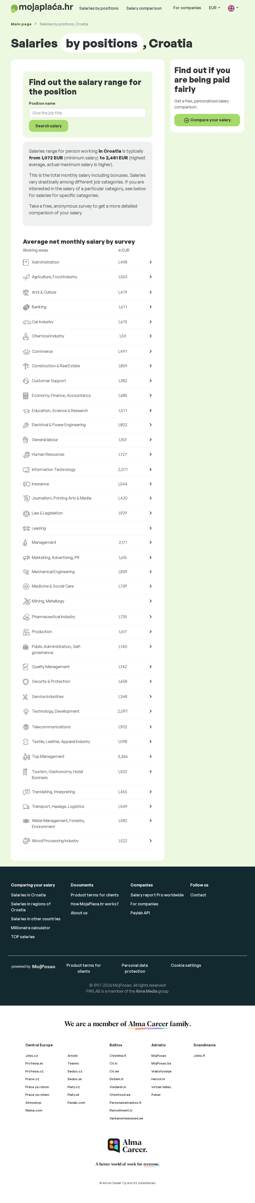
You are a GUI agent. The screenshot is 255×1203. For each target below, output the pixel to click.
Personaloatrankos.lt (125, 1103)
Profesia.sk (34, 1063)
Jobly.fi (199, 1056)
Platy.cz (73, 1087)
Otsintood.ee (120, 1095)
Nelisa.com (33, 1110)
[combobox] (84, 113)
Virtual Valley (161, 1087)
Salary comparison (144, 8)
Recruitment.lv (121, 1110)
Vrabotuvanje (161, 1071)
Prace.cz (32, 1079)
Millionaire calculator (30, 927)
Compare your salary (210, 119)
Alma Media (146, 991)
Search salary (48, 125)
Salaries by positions (99, 8)
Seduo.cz (74, 1071)
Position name (42, 103)
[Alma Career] (127, 1146)
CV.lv (114, 1063)
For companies (187, 7)
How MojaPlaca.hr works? (95, 903)
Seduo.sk (74, 1079)
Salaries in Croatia (28, 894)
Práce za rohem (37, 1095)
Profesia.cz (34, 1071)
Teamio (73, 1063)
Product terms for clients (95, 894)
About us (79, 912)
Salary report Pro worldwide (157, 894)
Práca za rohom (37, 1087)
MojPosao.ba (161, 1063)
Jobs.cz (31, 1056)
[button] (233, 8)
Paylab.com (76, 1103)
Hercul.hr (158, 1079)
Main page (21, 24)
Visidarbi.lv (118, 1087)
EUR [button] (213, 7)
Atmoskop (33, 1103)
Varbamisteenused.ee (126, 1118)
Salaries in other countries (36, 918)
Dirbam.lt (117, 1079)
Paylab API (140, 912)
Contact (198, 894)
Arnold (72, 1056)
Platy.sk (73, 1095)
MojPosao (158, 1056)
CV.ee (114, 1071)
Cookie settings (186, 965)
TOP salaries (23, 936)
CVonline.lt (118, 1056)
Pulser (156, 1095)
